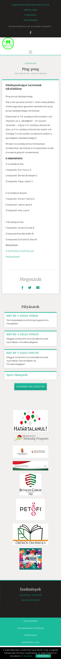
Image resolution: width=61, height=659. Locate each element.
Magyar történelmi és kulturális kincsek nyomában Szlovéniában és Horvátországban (27, 360)
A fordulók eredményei (20, 251)
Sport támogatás (17, 374)
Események (30, 63)
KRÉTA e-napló (30, 10)
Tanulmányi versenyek (30, 595)
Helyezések (13, 256)
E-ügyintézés (30, 15)
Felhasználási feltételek (30, 628)
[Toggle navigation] (30, 52)
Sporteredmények (30, 600)
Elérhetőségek (30, 20)
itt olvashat (26, 656)
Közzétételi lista (30, 642)
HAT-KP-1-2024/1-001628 (22, 315)
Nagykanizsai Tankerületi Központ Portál (30, 5)
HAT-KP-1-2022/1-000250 (22, 334)
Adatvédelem (31, 621)
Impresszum (30, 635)
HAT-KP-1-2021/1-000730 (22, 352)
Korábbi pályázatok (30, 386)
